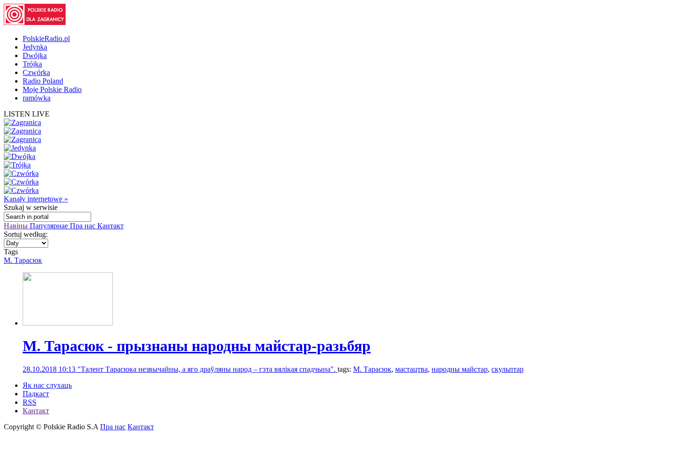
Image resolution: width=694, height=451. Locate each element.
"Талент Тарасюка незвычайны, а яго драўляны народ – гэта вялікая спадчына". (207, 369)
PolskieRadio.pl (46, 38)
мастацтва (411, 369)
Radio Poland (43, 81)
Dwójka (35, 55)
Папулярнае (50, 226)
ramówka (37, 98)
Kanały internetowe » (36, 199)
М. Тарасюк (23, 260)
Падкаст (36, 394)
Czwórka (36, 72)
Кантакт (110, 226)
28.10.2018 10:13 (50, 369)
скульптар (507, 369)
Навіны (17, 226)
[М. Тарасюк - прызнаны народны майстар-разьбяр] (68, 323)
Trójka (32, 64)
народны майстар (460, 369)
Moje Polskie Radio (52, 89)
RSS (29, 402)
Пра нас (83, 226)
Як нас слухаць (47, 385)
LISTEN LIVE (27, 114)
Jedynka (35, 47)
